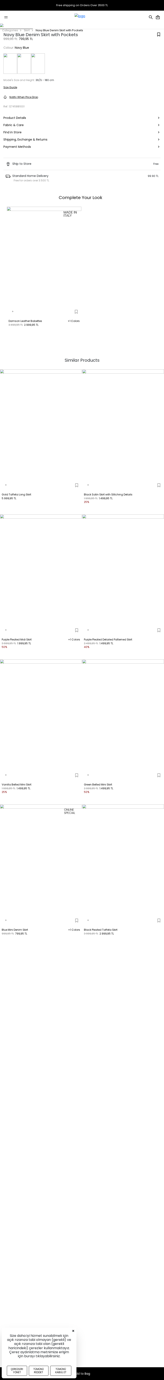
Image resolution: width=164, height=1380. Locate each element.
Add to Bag (82, 1373)
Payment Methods (17, 147)
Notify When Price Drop (23, 97)
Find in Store (12, 132)
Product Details (14, 118)
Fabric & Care (13, 125)
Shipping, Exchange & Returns (25, 139)
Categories (10, 30)
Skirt (27, 30)
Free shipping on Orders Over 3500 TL (82, 5)
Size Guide (10, 87)
